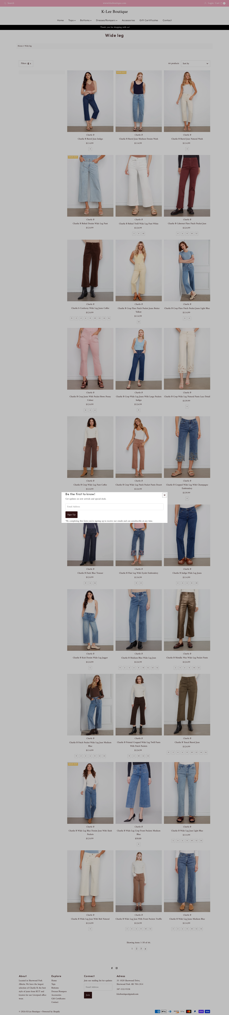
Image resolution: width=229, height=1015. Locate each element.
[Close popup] (164, 495)
